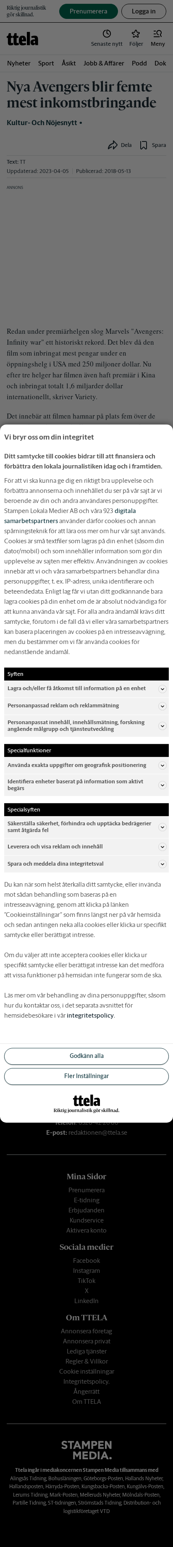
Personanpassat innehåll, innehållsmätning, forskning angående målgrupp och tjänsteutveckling (76, 726)
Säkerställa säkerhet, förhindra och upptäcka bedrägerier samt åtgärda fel (79, 827)
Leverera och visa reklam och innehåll (55, 846)
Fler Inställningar (86, 1076)
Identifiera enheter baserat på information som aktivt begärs (75, 785)
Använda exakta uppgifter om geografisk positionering (77, 765)
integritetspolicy (90, 1015)
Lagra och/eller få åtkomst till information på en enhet (77, 688)
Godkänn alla (87, 1056)
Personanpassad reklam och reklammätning (63, 705)
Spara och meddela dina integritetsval (56, 863)
